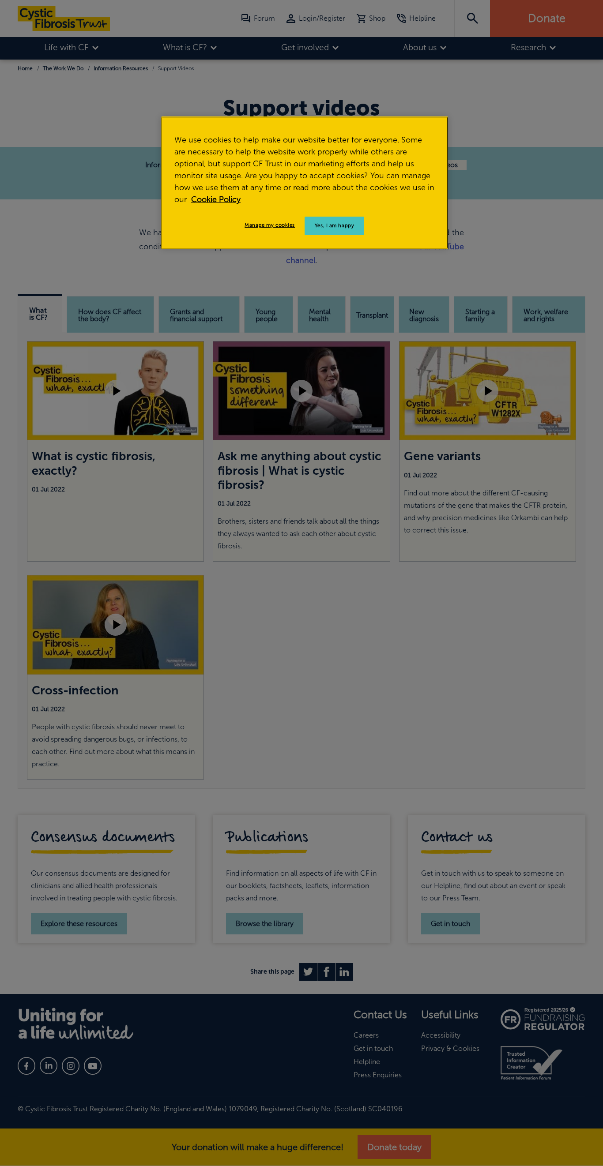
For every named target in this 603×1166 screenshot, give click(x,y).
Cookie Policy (216, 199)
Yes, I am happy (334, 225)
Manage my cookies (270, 225)
